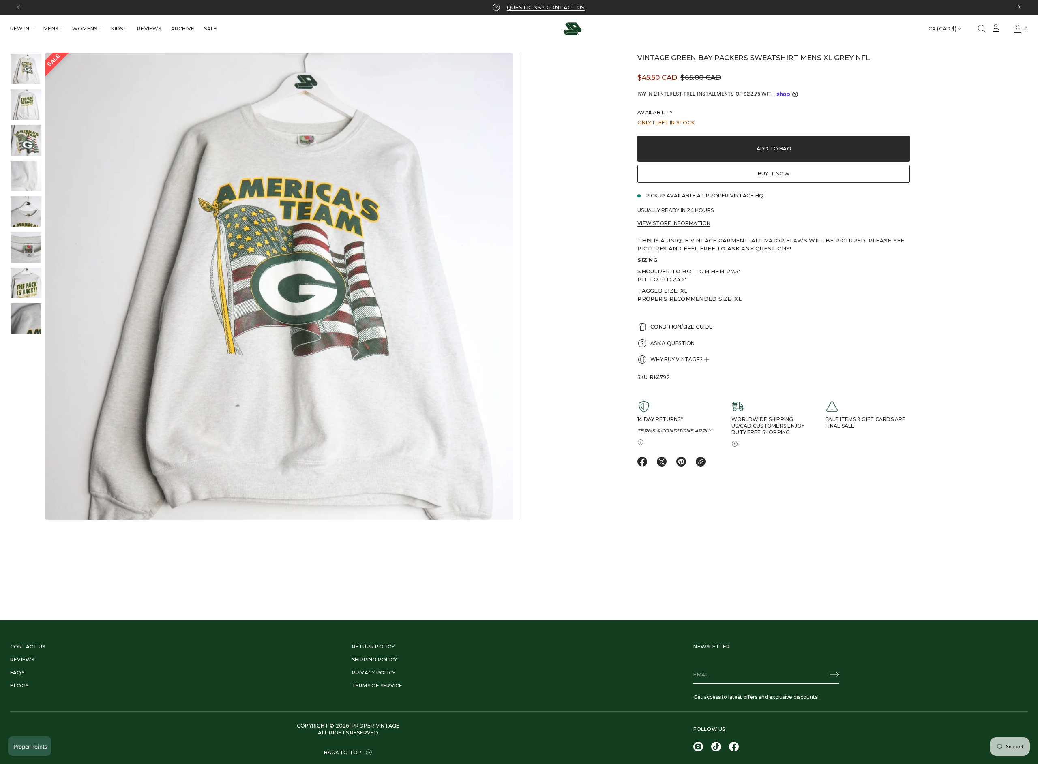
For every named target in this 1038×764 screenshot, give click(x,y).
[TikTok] (716, 746)
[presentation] (279, 286)
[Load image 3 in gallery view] (26, 140)
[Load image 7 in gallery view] (26, 283)
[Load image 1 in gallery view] (26, 69)
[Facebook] (734, 746)
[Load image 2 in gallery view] (26, 104)
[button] (982, 29)
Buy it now (774, 174)
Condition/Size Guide (681, 327)
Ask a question (672, 343)
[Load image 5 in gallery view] (26, 211)
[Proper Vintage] (572, 28)
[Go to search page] (982, 29)
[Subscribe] (834, 674)
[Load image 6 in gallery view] (26, 247)
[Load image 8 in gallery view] (26, 318)
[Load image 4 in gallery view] (26, 176)
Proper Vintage (375, 726)
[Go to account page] (996, 30)
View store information (673, 223)
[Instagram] (698, 746)
